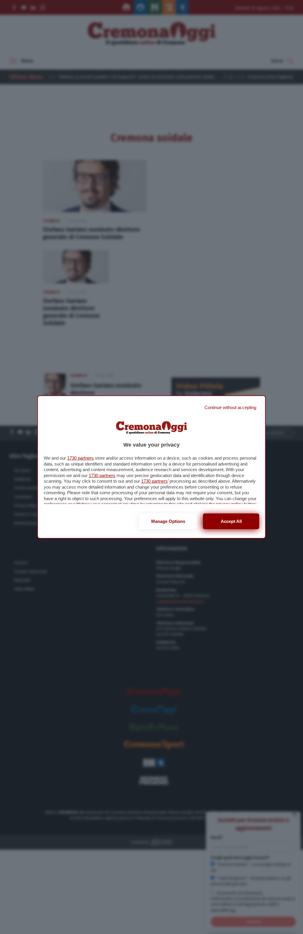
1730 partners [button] (80, 457)
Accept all (231, 521)
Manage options (168, 521)
